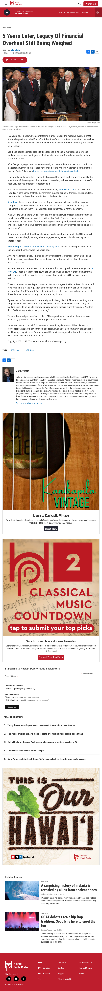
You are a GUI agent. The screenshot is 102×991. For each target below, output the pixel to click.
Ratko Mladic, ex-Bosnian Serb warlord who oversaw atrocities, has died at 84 (42, 742)
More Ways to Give (65, 979)
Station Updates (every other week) (21, 689)
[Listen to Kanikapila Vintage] (51, 461)
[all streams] (98, 12)
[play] (7, 12)
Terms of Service (85, 968)
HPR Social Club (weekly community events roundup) (28, 700)
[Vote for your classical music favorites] (51, 587)
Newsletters (63, 962)
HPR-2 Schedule (44, 974)
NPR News (6, 27)
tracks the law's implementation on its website (56, 171)
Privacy (81, 974)
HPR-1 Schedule (44, 968)
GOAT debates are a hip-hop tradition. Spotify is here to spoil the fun (68, 921)
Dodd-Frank (13, 202)
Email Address (11, 676)
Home (40, 962)
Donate (92, 3)
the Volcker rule (66, 189)
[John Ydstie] (8, 374)
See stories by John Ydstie (29, 403)
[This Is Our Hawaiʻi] (51, 816)
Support (61, 974)
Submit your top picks (51, 657)
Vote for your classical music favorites (51, 641)
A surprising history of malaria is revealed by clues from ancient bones (69, 887)
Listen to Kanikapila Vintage (51, 515)
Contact (61, 968)
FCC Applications (85, 962)
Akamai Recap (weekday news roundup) (23, 697)
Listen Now (51, 528)
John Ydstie (15, 50)
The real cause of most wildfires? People (25, 750)
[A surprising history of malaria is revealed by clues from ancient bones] (22, 890)
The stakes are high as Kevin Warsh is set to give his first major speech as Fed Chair (45, 734)
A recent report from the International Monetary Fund (33, 246)
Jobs (39, 979)
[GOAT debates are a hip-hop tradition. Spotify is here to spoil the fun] (22, 921)
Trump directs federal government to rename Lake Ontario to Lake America (41, 725)
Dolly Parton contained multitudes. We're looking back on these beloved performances (46, 759)
